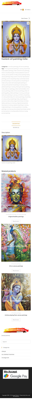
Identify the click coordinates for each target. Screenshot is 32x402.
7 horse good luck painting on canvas (13, 68)
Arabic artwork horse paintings (21, 70)
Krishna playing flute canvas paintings (16, 315)
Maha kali (9, 97)
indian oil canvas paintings (17, 91)
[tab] (16, 124)
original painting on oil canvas (9, 107)
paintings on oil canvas (7, 109)
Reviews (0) (16, 127)
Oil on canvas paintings (16, 266)
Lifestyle (4, 351)
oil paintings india (14, 99)
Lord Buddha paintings (11, 214)
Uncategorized (5, 357)
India (3, 89)
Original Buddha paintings (16, 216)
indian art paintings (10, 89)
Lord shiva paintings (13, 66)
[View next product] (29, 18)
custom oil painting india (12, 79)
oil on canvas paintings (18, 97)
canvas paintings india (7, 76)
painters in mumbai (22, 107)
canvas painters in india (11, 74)
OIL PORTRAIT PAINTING (8, 354)
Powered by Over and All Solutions (21, 395)
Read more (16, 221)
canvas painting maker (23, 74)
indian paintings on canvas (16, 93)
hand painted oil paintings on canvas (15, 85)
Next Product (24, 18)
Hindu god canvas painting (22, 87)
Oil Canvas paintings (24, 66)
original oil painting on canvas (20, 105)
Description (16, 123)
